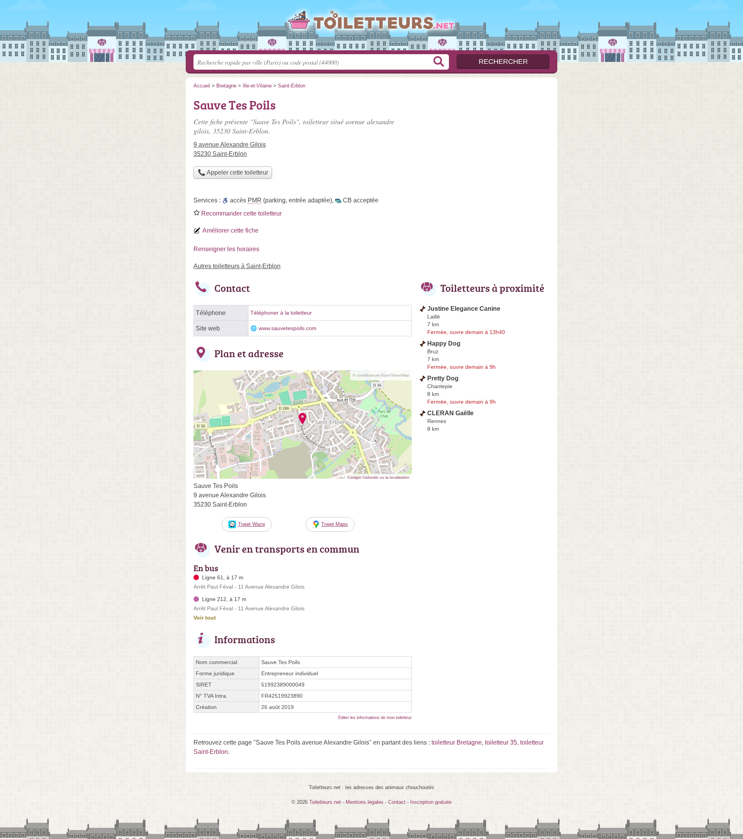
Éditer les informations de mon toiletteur (375, 717)
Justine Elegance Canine (463, 308)
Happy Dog (444, 343)
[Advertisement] (484, 149)
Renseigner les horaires (226, 249)
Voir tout (204, 618)
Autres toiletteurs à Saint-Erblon (237, 266)
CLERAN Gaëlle (450, 413)
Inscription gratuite (431, 802)
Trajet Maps (334, 524)
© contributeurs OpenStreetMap (381, 375)
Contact (397, 802)
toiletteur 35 (501, 742)
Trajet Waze (251, 524)
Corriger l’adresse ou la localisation (378, 477)
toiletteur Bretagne (456, 742)
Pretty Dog (443, 378)
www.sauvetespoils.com (288, 328)
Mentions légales (364, 802)
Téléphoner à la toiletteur (281, 313)
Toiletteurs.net (371, 27)
